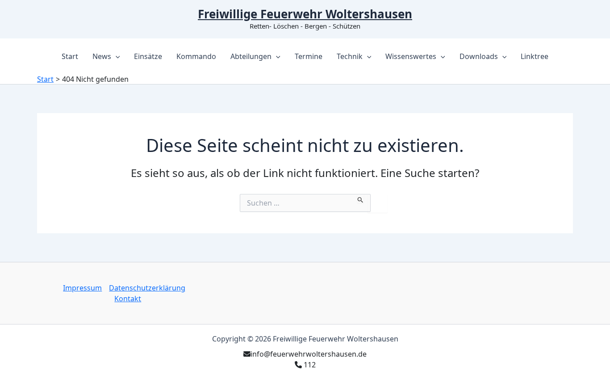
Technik (350, 56)
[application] (115, 56)
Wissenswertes (410, 56)
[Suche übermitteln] (360, 198)
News (101, 56)
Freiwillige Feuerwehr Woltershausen (305, 14)
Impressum (82, 288)
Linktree (534, 56)
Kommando (196, 56)
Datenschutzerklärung (147, 288)
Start (70, 56)
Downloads (479, 56)
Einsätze (148, 56)
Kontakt (127, 298)
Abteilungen (251, 56)
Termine (308, 56)
